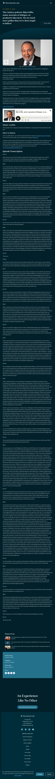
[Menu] (50, 2)
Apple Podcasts (41, 135)
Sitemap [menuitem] (27, 765)
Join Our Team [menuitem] (27, 755)
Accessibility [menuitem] (28, 758)
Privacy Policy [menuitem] (27, 761)
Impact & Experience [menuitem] (27, 736)
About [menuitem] (27, 746)
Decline (49, 774)
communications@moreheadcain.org (12, 147)
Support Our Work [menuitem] (27, 739)
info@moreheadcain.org (27, 725)
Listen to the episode (8, 106)
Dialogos (30, 68)
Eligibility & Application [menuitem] (27, 733)
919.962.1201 (28, 723)
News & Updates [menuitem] (27, 743)
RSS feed (35, 137)
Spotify (49, 135)
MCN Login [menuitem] (27, 752)
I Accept (40, 774)
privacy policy (17, 775)
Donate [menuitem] (27, 749)
